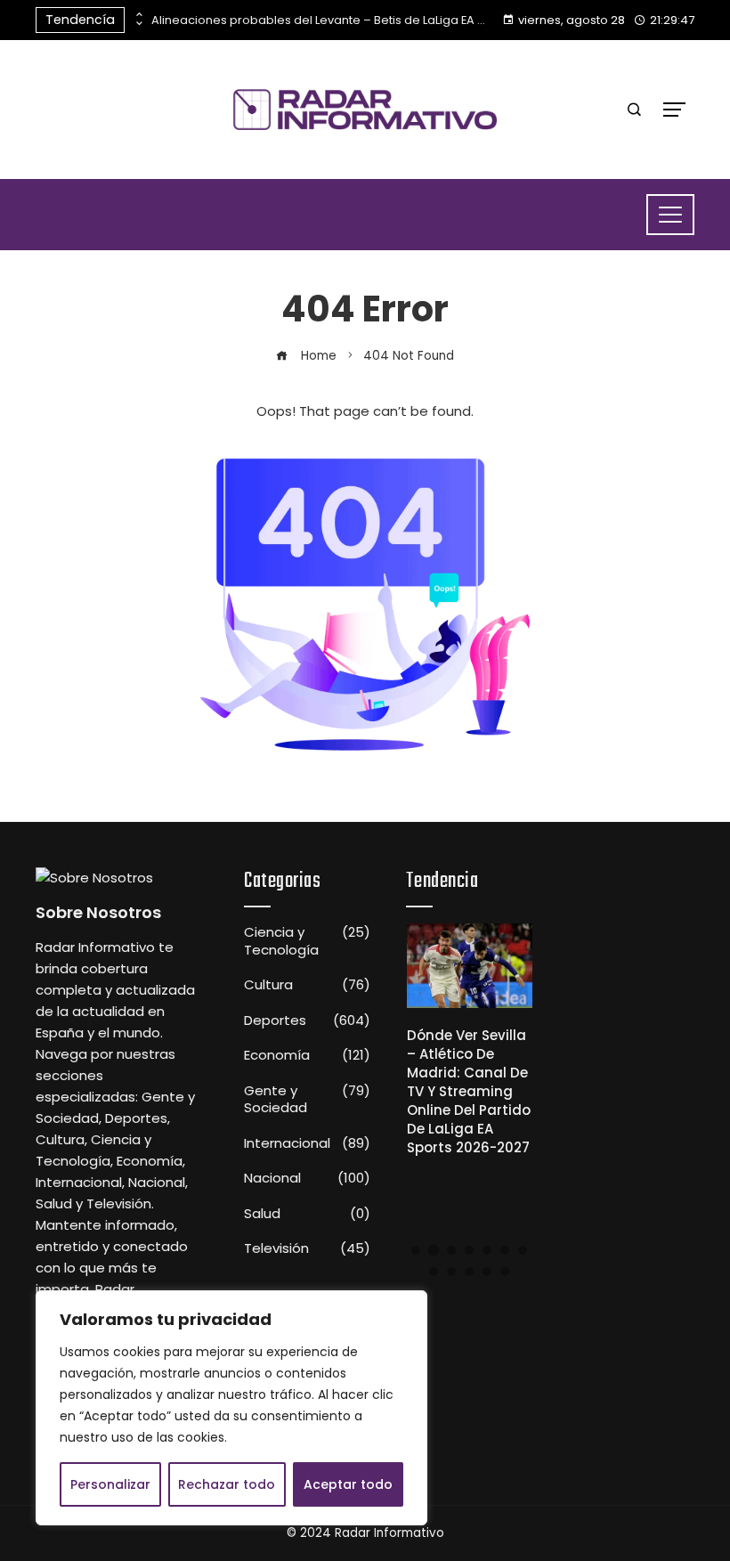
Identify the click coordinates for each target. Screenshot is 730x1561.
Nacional (307, 1178)
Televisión (307, 1248)
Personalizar (110, 1484)
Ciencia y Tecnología (307, 940)
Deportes (307, 1020)
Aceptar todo (348, 1484)
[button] (415, 1250)
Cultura (307, 985)
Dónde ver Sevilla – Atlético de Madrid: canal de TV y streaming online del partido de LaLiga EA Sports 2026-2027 (469, 1091)
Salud (307, 1214)
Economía (307, 1055)
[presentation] (138, 15)
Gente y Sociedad (307, 1099)
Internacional (307, 1143)
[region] (231, 1407)
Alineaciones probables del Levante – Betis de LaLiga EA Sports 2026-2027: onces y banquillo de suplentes (320, 20)
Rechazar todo (226, 1484)
